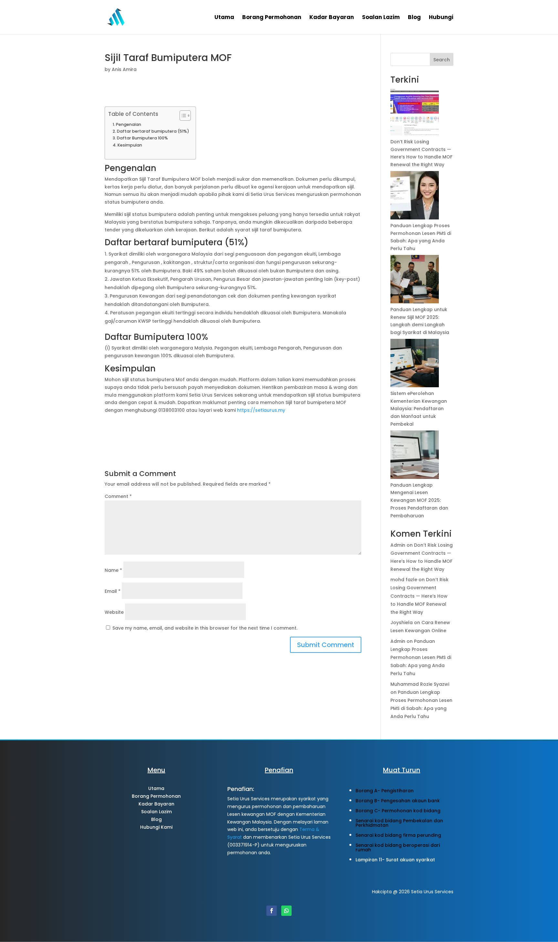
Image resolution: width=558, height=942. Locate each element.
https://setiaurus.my (261, 410)
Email (112, 591)
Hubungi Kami (156, 827)
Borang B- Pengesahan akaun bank (398, 800)
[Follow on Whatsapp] (286, 911)
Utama (224, 18)
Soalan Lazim (381, 18)
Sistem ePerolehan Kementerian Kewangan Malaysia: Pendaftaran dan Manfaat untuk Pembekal (418, 408)
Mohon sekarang (156, 847)
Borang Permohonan (271, 18)
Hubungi (441, 18)
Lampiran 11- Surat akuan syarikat (395, 859)
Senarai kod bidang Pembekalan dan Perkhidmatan (399, 822)
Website (114, 612)
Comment (118, 496)
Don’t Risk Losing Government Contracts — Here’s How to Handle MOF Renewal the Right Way (419, 595)
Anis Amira (124, 69)
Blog (414, 18)
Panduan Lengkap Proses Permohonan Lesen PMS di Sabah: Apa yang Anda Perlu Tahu (420, 657)
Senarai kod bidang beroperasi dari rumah (398, 847)
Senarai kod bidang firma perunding (398, 835)
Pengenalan (128, 124)
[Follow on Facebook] (271, 911)
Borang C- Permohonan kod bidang (398, 810)
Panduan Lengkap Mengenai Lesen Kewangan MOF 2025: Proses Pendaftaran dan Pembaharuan (419, 500)
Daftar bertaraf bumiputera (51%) (153, 131)
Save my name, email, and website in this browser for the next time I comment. (204, 628)
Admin (397, 545)
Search (441, 59)
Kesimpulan (130, 145)
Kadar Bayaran (331, 18)
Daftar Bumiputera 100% (142, 138)
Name (113, 570)
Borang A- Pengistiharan (385, 790)
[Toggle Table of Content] (182, 115)
